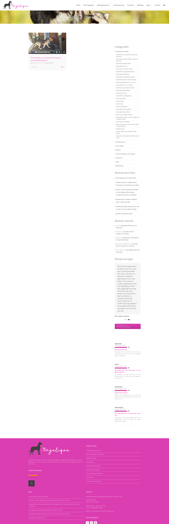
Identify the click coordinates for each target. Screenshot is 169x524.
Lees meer (34, 67)
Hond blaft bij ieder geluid (123, 63)
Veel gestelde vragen (93, 470)
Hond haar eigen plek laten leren (125, 88)
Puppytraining (120, 129)
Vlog (117, 162)
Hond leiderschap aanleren (123, 109)
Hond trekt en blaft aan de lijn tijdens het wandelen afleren (127, 118)
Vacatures (119, 158)
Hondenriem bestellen (94, 466)
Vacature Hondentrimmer (124, 214)
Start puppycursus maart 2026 (126, 178)
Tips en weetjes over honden (125, 154)
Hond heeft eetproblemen (123, 90)
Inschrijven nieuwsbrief (94, 481)
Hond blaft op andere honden (124, 69)
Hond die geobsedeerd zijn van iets (126, 82)
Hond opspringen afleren (123, 112)
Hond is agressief (121, 98)
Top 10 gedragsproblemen (95, 474)
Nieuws (118, 150)
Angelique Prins (38, 63)
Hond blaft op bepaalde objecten (125, 71)
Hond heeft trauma (121, 93)
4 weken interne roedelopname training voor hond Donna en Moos (49, 500)
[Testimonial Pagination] (124, 319)
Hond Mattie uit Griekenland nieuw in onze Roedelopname (46, 59)
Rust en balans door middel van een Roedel (126, 132)
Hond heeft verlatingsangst (123, 96)
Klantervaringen (92, 458)
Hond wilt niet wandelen (123, 122)
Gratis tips (90, 477)
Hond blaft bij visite (121, 66)
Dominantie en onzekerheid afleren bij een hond (127, 55)
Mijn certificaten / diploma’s (95, 454)
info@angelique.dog (96, 508)
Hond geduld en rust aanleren (124, 85)
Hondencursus (121, 142)
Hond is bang (120, 101)
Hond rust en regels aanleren (124, 114)
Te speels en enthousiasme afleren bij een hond (127, 137)
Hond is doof (119, 104)
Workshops (119, 166)
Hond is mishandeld (121, 106)
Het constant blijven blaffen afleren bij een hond (127, 60)
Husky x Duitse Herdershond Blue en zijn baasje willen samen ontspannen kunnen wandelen (127, 192)
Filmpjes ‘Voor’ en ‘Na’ (94, 450)
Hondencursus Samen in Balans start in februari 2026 (45, 510)
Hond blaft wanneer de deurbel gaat (126, 79)
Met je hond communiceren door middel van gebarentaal (127, 125)
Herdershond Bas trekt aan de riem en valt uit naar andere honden (49, 514)
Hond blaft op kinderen (122, 74)
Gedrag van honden (122, 51)
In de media (120, 146)
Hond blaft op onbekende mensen (125, 77)
